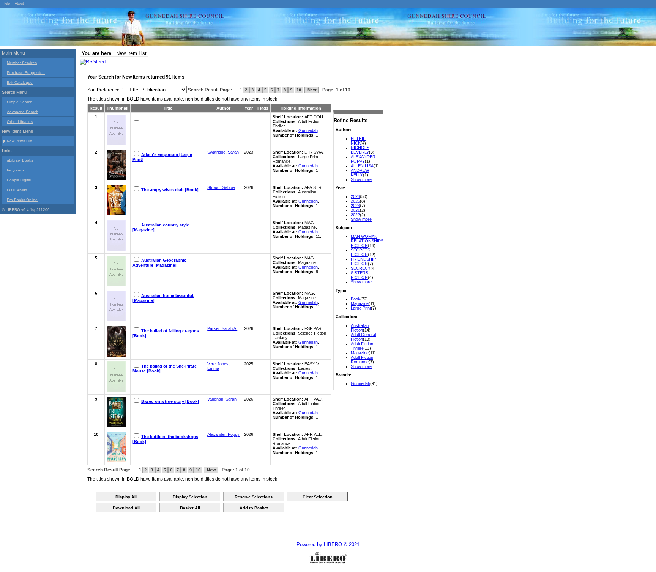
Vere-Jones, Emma (218, 366)
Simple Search (19, 102)
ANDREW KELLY (360, 172)
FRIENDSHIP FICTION (363, 261)
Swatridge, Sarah (223, 152)
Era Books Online (22, 200)
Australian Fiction (360, 327)
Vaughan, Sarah (222, 399)
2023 (355, 205)
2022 (355, 214)
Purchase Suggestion (26, 73)
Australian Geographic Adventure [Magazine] (159, 262)
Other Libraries (20, 121)
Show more (361, 179)
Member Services (22, 63)
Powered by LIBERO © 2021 (328, 544)
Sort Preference (103, 90)
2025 (355, 201)
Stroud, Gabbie (221, 187)
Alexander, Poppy (223, 434)
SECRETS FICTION (360, 252)
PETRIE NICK (358, 140)
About (19, 3)
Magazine (360, 303)
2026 (355, 196)
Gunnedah (360, 383)
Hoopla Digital (19, 180)
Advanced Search (22, 112)
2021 (355, 210)
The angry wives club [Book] (170, 189)
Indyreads (15, 170)
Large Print (361, 308)
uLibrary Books (20, 160)
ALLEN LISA (362, 165)
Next (311, 90)
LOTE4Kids (17, 190)
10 (298, 90)
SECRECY (361, 268)
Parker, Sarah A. (222, 328)
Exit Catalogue (20, 82)
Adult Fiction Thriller (362, 345)
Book (355, 299)
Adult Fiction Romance (362, 359)
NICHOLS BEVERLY (360, 149)
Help (6, 3)
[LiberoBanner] (114, 28)
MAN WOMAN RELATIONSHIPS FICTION (367, 241)
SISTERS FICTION (359, 275)
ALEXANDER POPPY (363, 158)
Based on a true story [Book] (170, 401)
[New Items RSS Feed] (93, 61)
